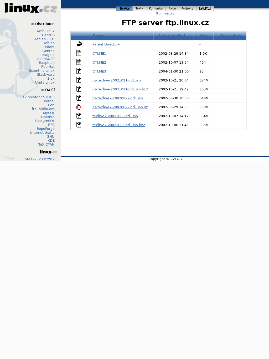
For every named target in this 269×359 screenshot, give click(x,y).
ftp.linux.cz (165, 13)
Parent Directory (106, 44)
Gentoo (48, 51)
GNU (51, 137)
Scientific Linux (42, 71)
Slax (51, 78)
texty (139, 8)
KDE (51, 140)
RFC (51, 125)
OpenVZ (48, 117)
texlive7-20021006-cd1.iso (115, 116)
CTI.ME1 (99, 53)
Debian (49, 43)
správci (31, 158)
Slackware (46, 74)
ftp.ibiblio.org (43, 109)
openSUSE (46, 59)
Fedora (49, 47)
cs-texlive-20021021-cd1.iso (116, 80)
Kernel (49, 101)
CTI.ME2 (99, 62)
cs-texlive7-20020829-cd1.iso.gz (120, 107)
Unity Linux (45, 82)
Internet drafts (42, 133)
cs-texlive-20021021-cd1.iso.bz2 (120, 89)
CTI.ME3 (99, 71)
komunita (156, 8)
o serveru (47, 158)
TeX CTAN (46, 144)
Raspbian (47, 63)
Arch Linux (46, 31)
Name (98, 35)
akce (172, 8)
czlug (205, 8)
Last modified (172, 35)
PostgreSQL (45, 121)
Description (230, 35)
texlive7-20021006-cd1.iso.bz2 (118, 125)
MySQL (49, 113)
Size (203, 35)
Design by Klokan (8, 158)
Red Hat (48, 67)
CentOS (48, 35)
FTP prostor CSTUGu (37, 97)
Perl (51, 105)
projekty (188, 8)
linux (124, 8)
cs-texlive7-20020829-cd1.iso (117, 98)
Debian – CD (44, 39)
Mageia (48, 55)
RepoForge (46, 129)
